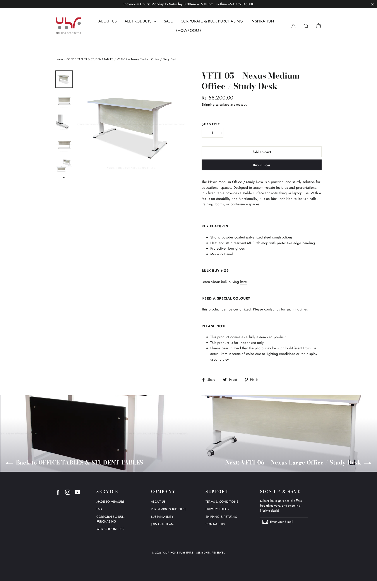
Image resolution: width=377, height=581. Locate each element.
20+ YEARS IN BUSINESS (169, 509)
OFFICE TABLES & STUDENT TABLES (90, 59)
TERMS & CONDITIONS (222, 501)
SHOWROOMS (188, 30)
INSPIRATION (263, 21)
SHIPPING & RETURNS (221, 516)
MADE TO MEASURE (110, 501)
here (243, 281)
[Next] (64, 176)
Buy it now (262, 165)
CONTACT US (215, 524)
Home (59, 59)
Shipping (208, 104)
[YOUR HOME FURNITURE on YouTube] (77, 492)
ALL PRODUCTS (139, 21)
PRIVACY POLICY (218, 509)
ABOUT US (107, 21)
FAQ (99, 509)
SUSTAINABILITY (162, 516)
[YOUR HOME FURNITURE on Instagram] (67, 492)
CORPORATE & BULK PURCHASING (212, 21)
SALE (168, 21)
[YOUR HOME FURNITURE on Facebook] (58, 492)
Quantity (211, 124)
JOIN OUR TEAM (162, 524)
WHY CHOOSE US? (110, 529)
